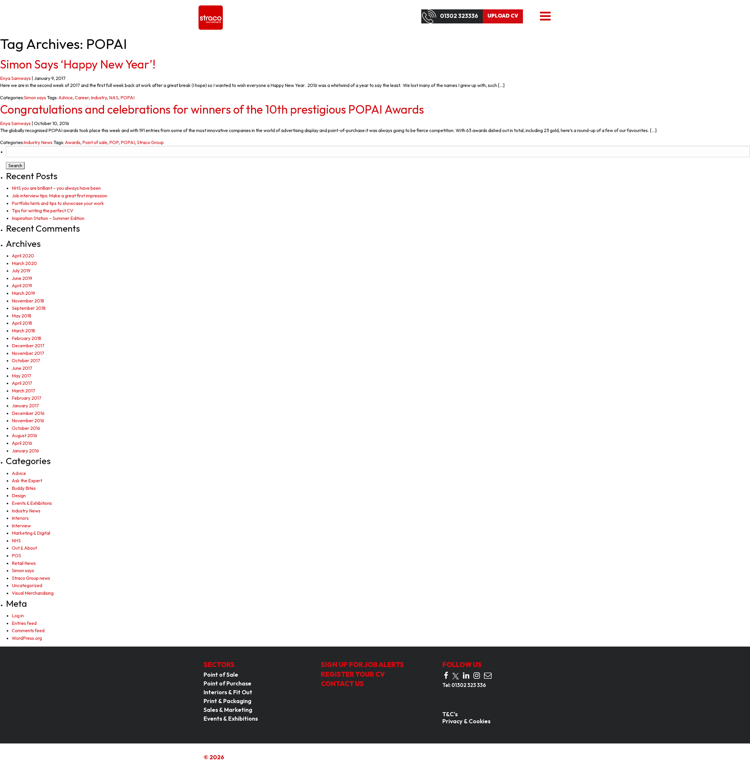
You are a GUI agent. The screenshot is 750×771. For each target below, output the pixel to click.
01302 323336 (459, 15)
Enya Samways (15, 78)
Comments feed (28, 630)
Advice (65, 97)
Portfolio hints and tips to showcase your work (58, 203)
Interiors (20, 518)
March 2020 (24, 263)
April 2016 (22, 443)
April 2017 (22, 383)
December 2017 (28, 345)
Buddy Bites (24, 488)
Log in (18, 615)
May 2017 (21, 376)
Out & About (24, 548)
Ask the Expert (27, 480)
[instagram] (476, 675)
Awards (72, 142)
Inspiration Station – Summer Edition (48, 218)
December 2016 (28, 413)
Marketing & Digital (31, 533)
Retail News (24, 563)
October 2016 (26, 428)
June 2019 (22, 278)
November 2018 (28, 301)
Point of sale (94, 142)
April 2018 (22, 323)
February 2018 (26, 338)
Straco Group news (31, 578)
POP (114, 142)
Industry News (38, 142)
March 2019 (23, 293)
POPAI (127, 97)
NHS (16, 540)
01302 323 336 (468, 685)
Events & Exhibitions (32, 503)
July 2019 (21, 270)
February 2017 (26, 398)
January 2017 (25, 405)
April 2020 (23, 256)
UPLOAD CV (503, 16)
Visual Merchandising (33, 593)
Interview (21, 526)
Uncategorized (27, 585)
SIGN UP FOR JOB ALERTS (362, 664)
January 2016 (25, 451)
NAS (113, 97)
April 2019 (22, 285)
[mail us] (488, 675)
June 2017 (22, 368)
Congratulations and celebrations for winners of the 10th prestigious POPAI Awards (212, 109)
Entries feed (24, 623)
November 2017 (28, 353)
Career (82, 97)
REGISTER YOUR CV (353, 674)
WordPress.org (27, 638)
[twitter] (455, 676)
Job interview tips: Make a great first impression (59, 196)
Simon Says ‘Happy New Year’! (78, 64)
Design (19, 495)
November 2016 (28, 420)
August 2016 (24, 435)
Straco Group (150, 142)
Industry (99, 97)
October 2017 (26, 360)
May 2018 (21, 316)
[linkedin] (466, 675)
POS (16, 555)
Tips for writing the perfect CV (42, 210)
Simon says (35, 97)
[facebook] (446, 675)
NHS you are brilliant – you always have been (56, 188)
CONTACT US (342, 683)
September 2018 (29, 308)
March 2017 (23, 391)
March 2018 (23, 331)
